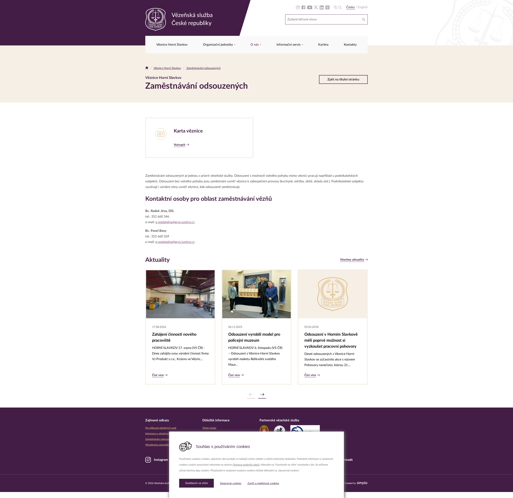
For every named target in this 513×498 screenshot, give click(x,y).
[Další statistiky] (262, 395)
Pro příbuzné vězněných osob (160, 428)
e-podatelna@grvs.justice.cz (175, 222)
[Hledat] (364, 19)
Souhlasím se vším (196, 483)
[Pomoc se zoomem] (337, 7)
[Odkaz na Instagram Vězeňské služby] (298, 7)
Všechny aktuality (352, 259)
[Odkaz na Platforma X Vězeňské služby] (316, 7)
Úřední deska (209, 428)
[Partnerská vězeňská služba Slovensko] (264, 431)
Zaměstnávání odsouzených (203, 68)
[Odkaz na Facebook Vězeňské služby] (303, 7)
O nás (255, 44)
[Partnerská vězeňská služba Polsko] (305, 431)
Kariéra (323, 44)
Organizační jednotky (218, 44)
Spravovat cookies (230, 483)
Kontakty (350, 44)
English (363, 7)
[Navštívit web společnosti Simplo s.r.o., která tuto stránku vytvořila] (362, 483)
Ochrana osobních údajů (246, 464)
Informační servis (289, 44)
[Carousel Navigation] (256, 395)
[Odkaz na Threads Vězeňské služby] (327, 7)
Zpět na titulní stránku (343, 79)
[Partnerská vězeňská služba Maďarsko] (279, 431)
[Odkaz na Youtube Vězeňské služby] (309, 7)
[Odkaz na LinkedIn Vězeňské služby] (322, 7)
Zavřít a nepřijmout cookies (263, 483)
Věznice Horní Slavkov (172, 44)
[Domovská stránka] (146, 68)
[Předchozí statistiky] (251, 395)
